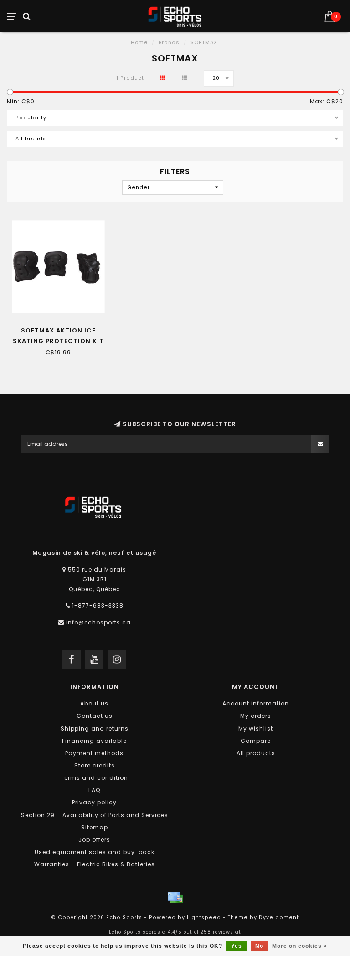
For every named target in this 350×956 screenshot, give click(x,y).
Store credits (94, 765)
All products (256, 753)
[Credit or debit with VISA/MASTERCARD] (175, 898)
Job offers (94, 840)
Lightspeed (204, 917)
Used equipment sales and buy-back (94, 852)
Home (139, 42)
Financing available (94, 741)
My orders (255, 716)
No (259, 946)
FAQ (94, 790)
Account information (255, 703)
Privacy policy (94, 802)
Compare (256, 741)
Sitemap (94, 827)
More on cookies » (299, 946)
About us (94, 703)
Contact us (95, 716)
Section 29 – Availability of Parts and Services (94, 815)
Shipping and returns (95, 728)
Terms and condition (94, 778)
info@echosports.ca (98, 622)
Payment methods (94, 753)
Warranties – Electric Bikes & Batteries (94, 864)
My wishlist (255, 728)
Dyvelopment (279, 917)
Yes (236, 946)
